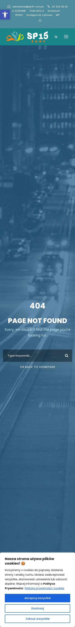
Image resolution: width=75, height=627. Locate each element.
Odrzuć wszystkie (38, 619)
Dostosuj (37, 608)
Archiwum (54, 11)
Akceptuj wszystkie (37, 598)
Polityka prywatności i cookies (44, 588)
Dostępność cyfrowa (39, 15)
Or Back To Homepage (37, 367)
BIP (58, 15)
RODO (19, 15)
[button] (5, 15)
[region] (37, 590)
